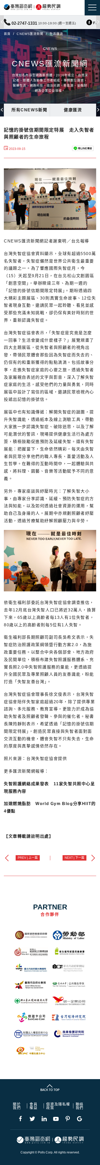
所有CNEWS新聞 (29, 110)
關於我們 (17, 1105)
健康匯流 (73, 110)
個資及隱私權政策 (58, 1105)
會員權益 (33, 1105)
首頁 (7, 33)
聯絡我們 (80, 1105)
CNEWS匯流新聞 (30, 33)
